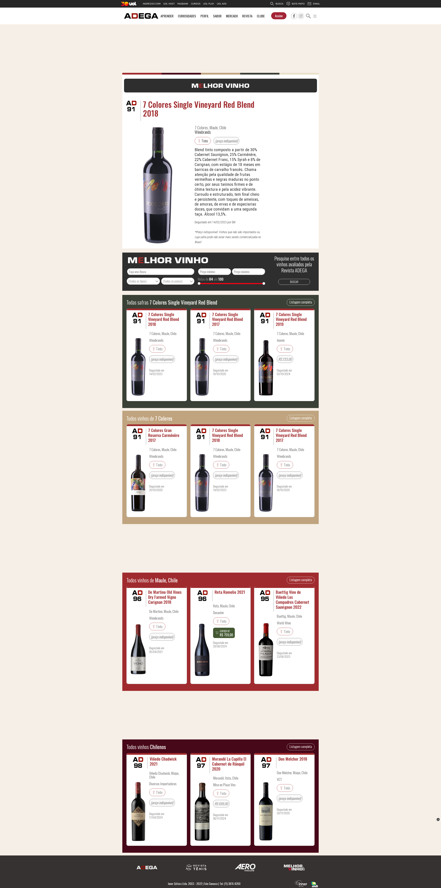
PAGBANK (182, 3)
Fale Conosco (211, 884)
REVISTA (247, 15)
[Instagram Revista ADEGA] (301, 15)
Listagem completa (300, 302)
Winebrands (203, 132)
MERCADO (232, 15)
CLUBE (261, 15)
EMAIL (316, 3)
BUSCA (279, 3)
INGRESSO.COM (152, 3)
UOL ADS (222, 3)
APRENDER (167, 15)
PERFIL (205, 15)
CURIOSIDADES (187, 15)
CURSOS (196, 3)
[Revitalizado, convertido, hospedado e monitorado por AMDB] (314, 884)
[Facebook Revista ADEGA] (294, 15)
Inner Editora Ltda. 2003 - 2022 (185, 884)
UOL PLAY (208, 3)
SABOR (217, 15)
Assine (279, 15)
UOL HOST (169, 3)
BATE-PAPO (298, 3)
